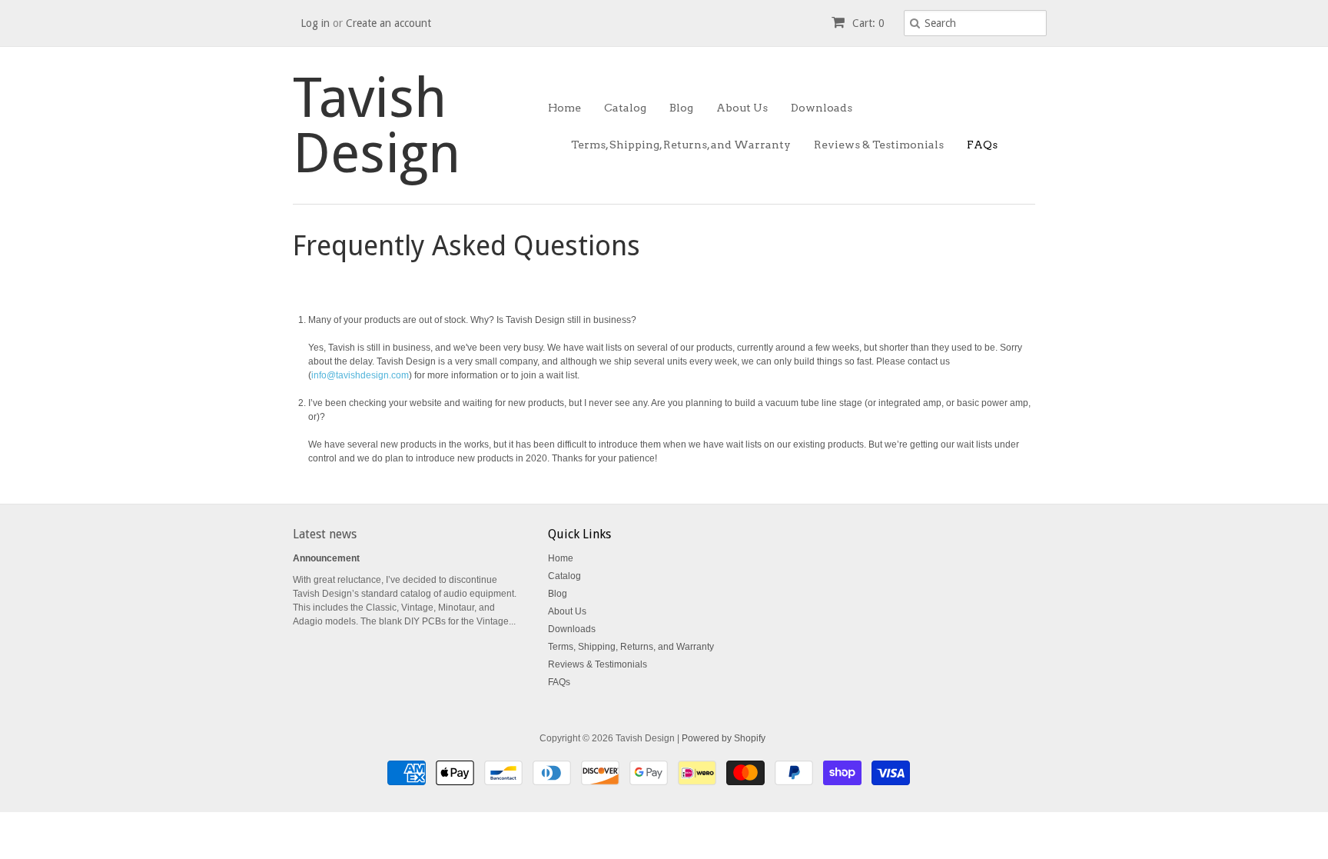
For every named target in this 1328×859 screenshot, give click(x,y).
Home (564, 108)
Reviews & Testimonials (879, 144)
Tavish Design (376, 125)
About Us (742, 108)
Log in (315, 23)
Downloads (821, 108)
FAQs (982, 144)
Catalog (625, 108)
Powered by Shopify (723, 738)
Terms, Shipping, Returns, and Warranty (681, 144)
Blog (681, 108)
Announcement (326, 558)
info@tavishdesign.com (360, 375)
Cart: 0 (867, 23)
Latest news (325, 534)
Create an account (388, 23)
